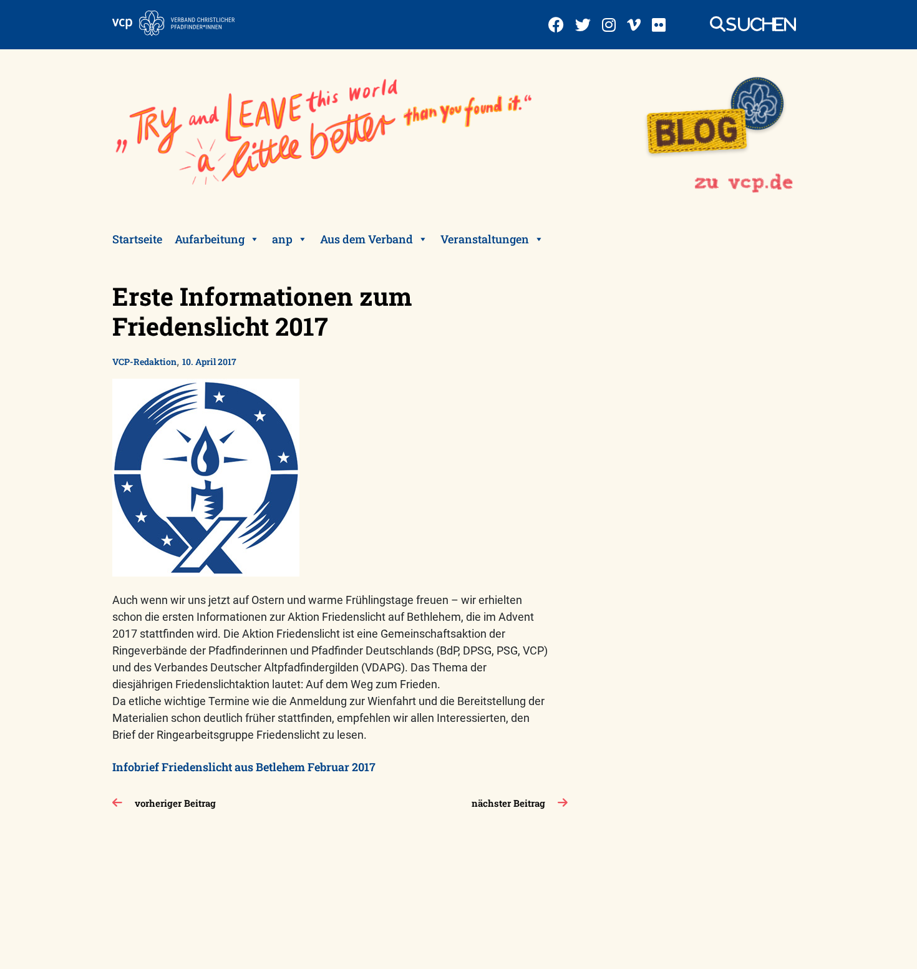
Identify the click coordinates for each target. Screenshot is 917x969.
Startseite (137, 238)
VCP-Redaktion (144, 362)
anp (282, 238)
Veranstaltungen (484, 238)
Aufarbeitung (210, 238)
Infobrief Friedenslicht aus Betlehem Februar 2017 (244, 766)
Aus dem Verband (366, 238)
